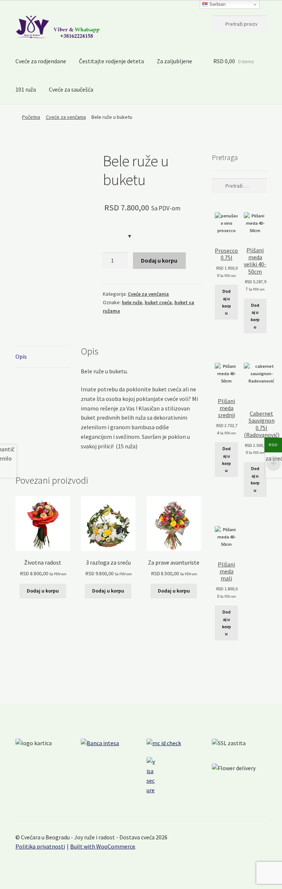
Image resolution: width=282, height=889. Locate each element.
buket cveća (158, 302)
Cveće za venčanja (66, 117)
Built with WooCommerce (102, 846)
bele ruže (132, 302)
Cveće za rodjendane (40, 61)
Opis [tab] (21, 356)
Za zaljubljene (174, 61)
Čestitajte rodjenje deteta (111, 61)
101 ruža (25, 89)
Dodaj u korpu (159, 260)
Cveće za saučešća (71, 89)
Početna (31, 117)
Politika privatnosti (40, 846)
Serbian (216, 4)
